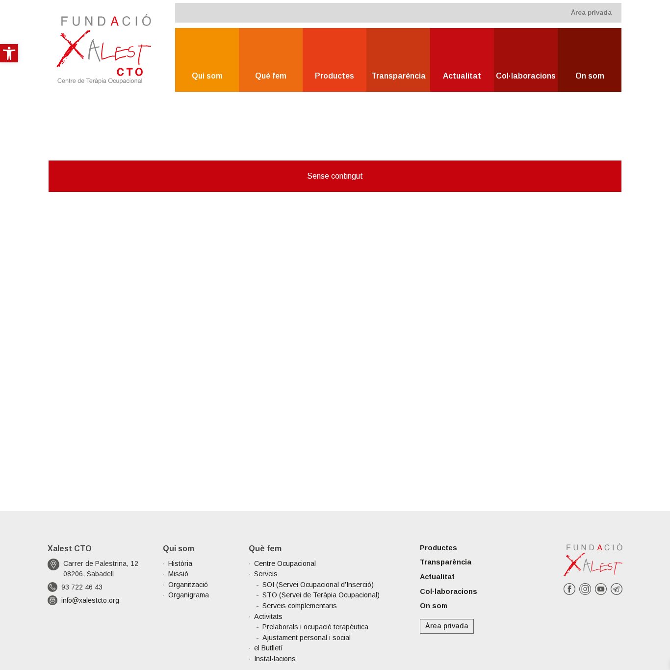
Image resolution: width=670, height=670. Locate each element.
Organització (188, 585)
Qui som (207, 76)
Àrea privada (591, 12)
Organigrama (188, 595)
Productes (334, 76)
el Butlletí (268, 648)
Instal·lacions (275, 659)
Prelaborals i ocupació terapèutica (315, 627)
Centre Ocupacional (285, 563)
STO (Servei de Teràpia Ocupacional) (321, 595)
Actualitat (462, 76)
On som (589, 76)
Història (180, 563)
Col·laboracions (526, 76)
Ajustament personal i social (306, 638)
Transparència (398, 76)
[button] (9, 53)
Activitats (268, 616)
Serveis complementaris (299, 606)
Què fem (270, 76)
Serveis (266, 574)
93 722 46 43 (82, 587)
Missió (178, 574)
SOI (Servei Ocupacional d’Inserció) (318, 585)
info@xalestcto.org (90, 600)
